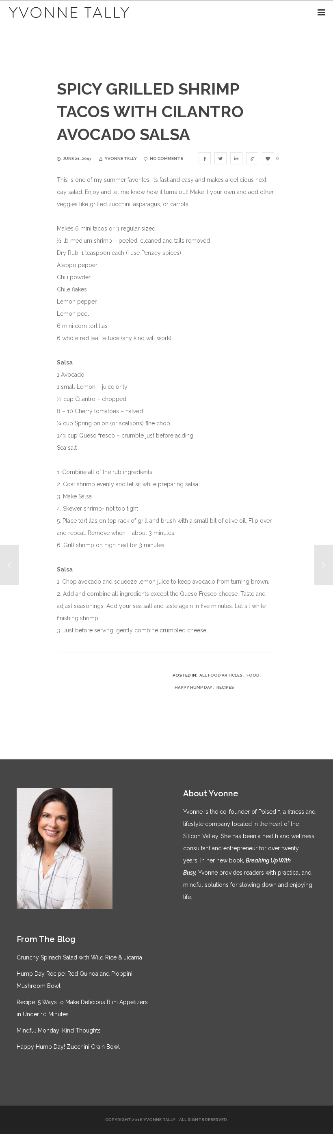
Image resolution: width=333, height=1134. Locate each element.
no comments (166, 158)
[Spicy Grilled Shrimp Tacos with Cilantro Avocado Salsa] (205, 158)
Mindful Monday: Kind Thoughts (59, 1030)
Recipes (225, 687)
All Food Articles (220, 675)
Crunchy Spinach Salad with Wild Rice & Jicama (79, 957)
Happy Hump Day (193, 687)
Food (253, 675)
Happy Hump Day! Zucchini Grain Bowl (68, 1046)
